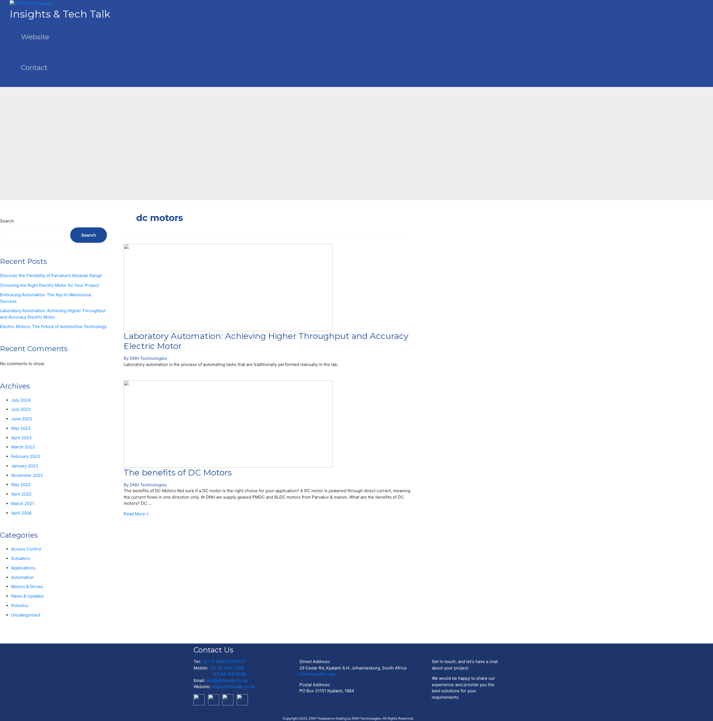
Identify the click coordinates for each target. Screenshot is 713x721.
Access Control (26, 549)
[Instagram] (243, 699)
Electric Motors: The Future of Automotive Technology (53, 326)
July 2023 (21, 409)
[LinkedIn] (200, 699)
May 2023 (21, 428)
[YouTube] (214, 699)
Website (35, 37)
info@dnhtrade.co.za (226, 680)
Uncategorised (25, 615)
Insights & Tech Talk (60, 14)
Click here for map (317, 674)
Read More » (136, 513)
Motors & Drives (27, 586)
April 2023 (21, 437)
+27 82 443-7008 (226, 668)
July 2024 (21, 400)
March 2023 (23, 447)
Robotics (19, 605)
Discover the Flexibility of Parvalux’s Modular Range (51, 275)
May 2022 (20, 484)
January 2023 (24, 465)
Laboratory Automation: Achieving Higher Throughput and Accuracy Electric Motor (266, 341)
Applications (23, 568)
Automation (22, 577)
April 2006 (21, 513)
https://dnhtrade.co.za (233, 686)
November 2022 (27, 475)
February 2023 (25, 456)
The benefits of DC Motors (178, 472)
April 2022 (21, 494)
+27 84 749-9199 (229, 674)
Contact (34, 67)
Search (7, 221)
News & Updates (27, 596)
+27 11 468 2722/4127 (224, 661)
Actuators (20, 558)
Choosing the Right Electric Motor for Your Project (49, 285)
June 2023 (21, 418)
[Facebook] (229, 699)
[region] (356, 136)
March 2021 (22, 503)
